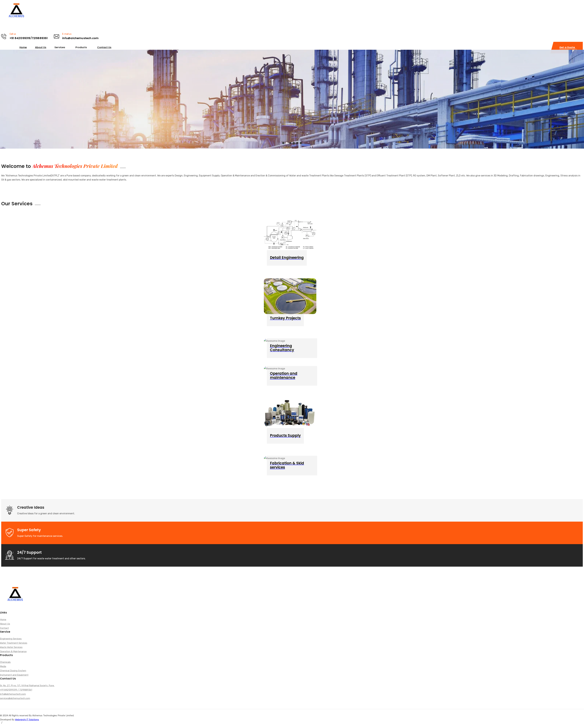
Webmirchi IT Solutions (27, 719)
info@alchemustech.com (13, 694)
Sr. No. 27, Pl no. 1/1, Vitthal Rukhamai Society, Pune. (27, 685)
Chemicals (5, 662)
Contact (4, 628)
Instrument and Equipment (14, 675)
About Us (40, 47)
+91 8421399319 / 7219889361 (16, 690)
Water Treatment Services (13, 643)
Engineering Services (11, 639)
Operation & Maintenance (13, 651)
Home (23, 47)
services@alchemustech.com (15, 698)
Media (3, 666)
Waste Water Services (11, 647)
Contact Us (104, 47)
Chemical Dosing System (13, 671)
